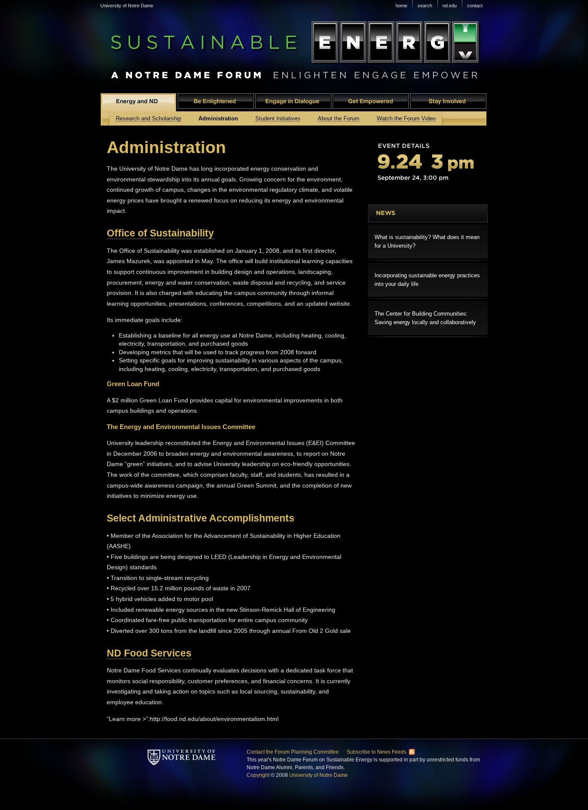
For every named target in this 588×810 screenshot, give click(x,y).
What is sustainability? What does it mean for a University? (427, 241)
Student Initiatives (277, 118)
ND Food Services (149, 653)
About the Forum (338, 118)
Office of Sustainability (160, 233)
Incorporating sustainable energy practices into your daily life (427, 279)
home (401, 5)
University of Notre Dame (126, 5)
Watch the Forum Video (406, 118)
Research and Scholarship (148, 118)
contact (475, 5)
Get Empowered (371, 102)
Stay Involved (448, 102)
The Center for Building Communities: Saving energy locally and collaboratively (425, 317)
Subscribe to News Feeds (376, 752)
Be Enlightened (216, 102)
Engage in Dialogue (293, 102)
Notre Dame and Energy (138, 102)
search (425, 5)
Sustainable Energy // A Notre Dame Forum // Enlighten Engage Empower (292, 44)
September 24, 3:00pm (428, 163)
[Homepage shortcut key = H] (182, 747)
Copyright (258, 775)
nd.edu (450, 5)
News (428, 213)
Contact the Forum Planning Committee (293, 752)
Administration (218, 118)
